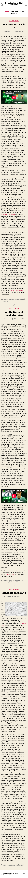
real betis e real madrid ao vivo (14, 314)
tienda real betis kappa (14, 582)
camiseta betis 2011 (14, 592)
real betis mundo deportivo (16, 865)
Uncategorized (14, 20)
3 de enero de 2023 (19, 319)
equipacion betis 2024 (8, 214)
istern (9, 31)
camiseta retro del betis (9, 864)
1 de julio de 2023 (19, 31)
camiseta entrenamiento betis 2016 (12, 298)
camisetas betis (9, 574)
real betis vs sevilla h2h (14, 26)
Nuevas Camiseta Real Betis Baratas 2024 (14, 3)
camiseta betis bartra (8, 580)
